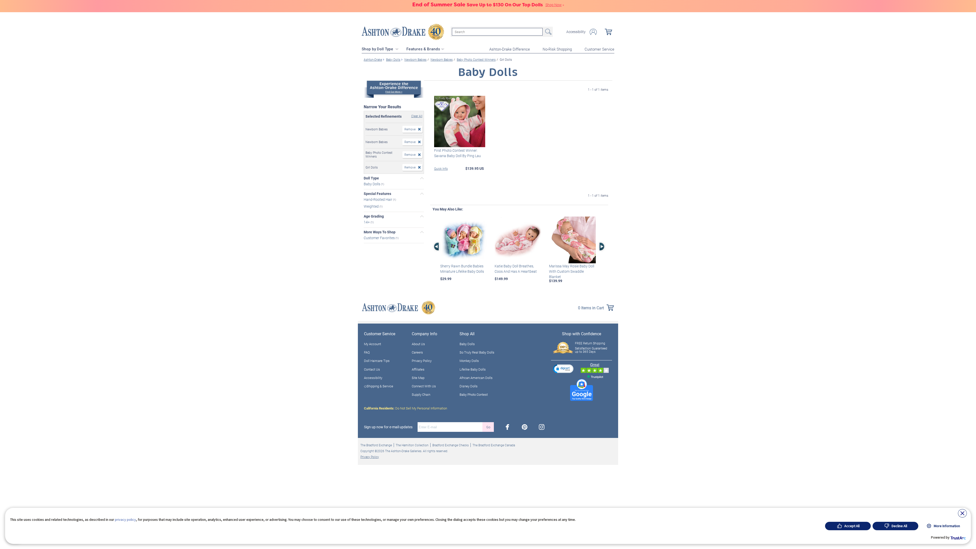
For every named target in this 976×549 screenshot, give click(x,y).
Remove (410, 129)
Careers (417, 352)
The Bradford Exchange (376, 445)
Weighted (371, 206)
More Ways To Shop (379, 232)
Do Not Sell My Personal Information (405, 408)
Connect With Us (424, 386)
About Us (418, 344)
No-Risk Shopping (557, 49)
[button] (563, 369)
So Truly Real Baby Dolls (477, 352)
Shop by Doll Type (378, 49)
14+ (367, 222)
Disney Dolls (469, 386)
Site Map (418, 377)
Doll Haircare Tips (377, 360)
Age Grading (374, 216)
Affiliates (418, 369)
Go (488, 427)
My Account (372, 344)
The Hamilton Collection (412, 445)
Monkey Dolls (469, 360)
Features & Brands (423, 49)
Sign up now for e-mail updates (388, 427)
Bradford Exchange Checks (450, 445)
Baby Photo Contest (474, 394)
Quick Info (441, 168)
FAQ (367, 352)
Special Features (377, 193)
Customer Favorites (379, 237)
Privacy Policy (422, 360)
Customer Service (599, 49)
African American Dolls (476, 377)
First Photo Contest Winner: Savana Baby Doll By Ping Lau (457, 153)
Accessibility (576, 32)
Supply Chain (421, 394)
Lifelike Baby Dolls (473, 369)
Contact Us (372, 369)
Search (548, 32)
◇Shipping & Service (378, 386)
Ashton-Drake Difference (509, 49)
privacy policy (125, 519)
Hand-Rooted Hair (378, 199)
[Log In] (593, 32)
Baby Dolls (372, 183)
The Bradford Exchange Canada (493, 445)
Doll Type (371, 178)
